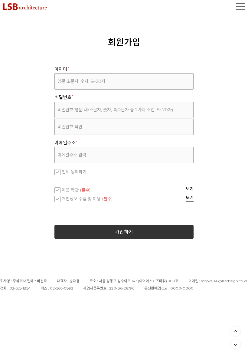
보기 (190, 189)
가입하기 (124, 232)
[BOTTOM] (235, 344)
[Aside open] (240, 6)
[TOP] (235, 331)
